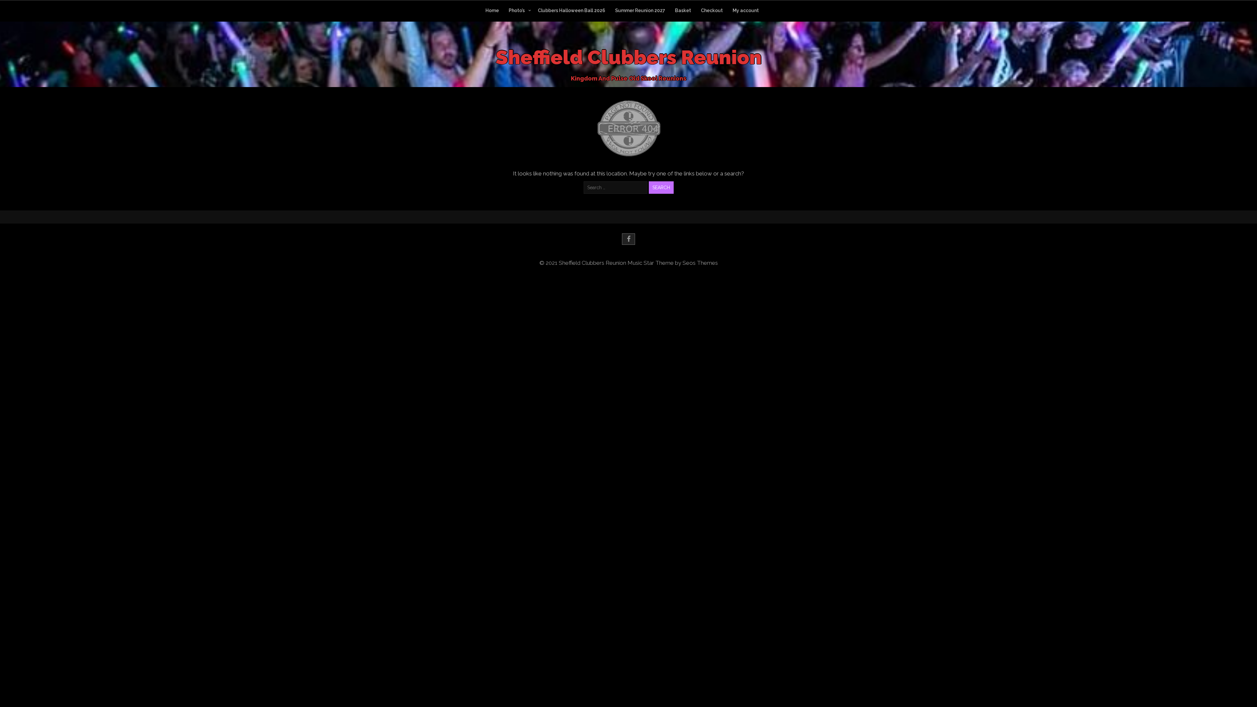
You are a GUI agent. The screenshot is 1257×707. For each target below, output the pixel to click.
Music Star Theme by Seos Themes (673, 263)
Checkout (712, 10)
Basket (683, 10)
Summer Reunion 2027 (640, 10)
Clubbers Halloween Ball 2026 (571, 10)
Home (492, 10)
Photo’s (517, 10)
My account (746, 10)
